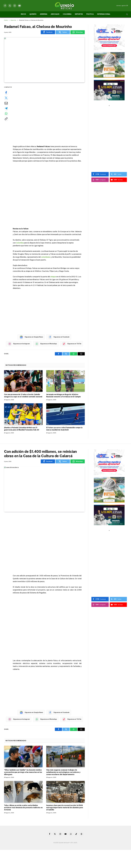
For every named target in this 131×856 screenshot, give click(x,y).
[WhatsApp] (6, 113)
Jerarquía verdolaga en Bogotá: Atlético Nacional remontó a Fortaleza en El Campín (63, 395)
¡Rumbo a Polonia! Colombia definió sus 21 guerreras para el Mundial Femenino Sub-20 (21, 429)
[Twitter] (6, 98)
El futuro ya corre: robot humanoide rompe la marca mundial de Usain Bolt (64, 429)
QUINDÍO (32, 14)
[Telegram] (6, 108)
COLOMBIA (67, 14)
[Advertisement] (50, 114)
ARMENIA (43, 14)
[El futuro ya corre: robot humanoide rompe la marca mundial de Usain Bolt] (65, 414)
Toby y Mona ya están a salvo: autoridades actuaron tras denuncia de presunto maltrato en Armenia (23, 807)
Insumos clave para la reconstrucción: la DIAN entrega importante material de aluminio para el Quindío (64, 807)
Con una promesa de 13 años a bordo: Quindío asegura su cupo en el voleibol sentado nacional (23, 395)
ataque (53, 277)
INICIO (23, 14)
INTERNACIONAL (103, 14)
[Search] (127, 14)
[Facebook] (6, 93)
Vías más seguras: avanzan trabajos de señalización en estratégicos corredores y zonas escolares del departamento (63, 772)
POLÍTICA (90, 14)
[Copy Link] (6, 119)
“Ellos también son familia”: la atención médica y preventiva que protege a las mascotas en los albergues (23, 772)
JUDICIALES (55, 14)
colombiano (45, 257)
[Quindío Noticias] (65, 5)
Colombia (20, 243)
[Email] (6, 103)
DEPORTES (79, 14)
